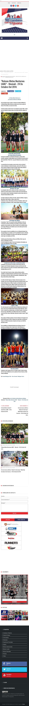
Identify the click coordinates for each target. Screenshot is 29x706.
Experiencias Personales (8, 642)
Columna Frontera (6, 635)
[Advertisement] (14, 56)
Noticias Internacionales (7, 646)
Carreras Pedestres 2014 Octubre (8, 76)
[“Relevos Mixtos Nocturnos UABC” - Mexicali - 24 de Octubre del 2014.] (14, 434)
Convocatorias (6, 637)
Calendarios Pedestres (7, 632)
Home (2, 72)
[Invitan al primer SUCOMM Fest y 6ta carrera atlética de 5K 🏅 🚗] (25, 612)
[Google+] (18, 5)
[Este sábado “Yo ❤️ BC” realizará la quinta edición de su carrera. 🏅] (25, 617)
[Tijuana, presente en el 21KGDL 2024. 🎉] (11, 617)
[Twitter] (16, 5)
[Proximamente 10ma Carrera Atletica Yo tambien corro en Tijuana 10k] (4, 612)
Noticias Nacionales (7, 651)
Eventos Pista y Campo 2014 (8, 72)
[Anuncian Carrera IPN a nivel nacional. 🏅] (11, 612)
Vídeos (4, 656)
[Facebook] (11, 5)
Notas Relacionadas (7, 421)
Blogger (23, 704)
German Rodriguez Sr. (9, 77)
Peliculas (5, 653)
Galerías (4, 644)
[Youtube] (13, 5)
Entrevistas (5, 639)
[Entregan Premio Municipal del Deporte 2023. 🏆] (18, 617)
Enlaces (8, 519)
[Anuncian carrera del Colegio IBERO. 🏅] (4, 617)
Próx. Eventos (21, 519)
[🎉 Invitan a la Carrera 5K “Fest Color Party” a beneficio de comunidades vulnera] (18, 612)
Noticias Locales (6, 649)
